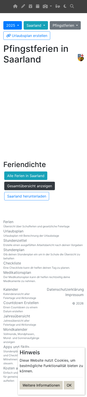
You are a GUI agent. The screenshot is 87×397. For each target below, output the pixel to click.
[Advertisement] (43, 113)
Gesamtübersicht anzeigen (29, 186)
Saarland (34, 25)
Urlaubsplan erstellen (29, 35)
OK (69, 385)
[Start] (15, 6)
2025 (11, 25)
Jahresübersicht (19, 320)
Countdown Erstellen (21, 306)
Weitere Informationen (41, 385)
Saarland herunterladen (26, 196)
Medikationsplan (36, 276)
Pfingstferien (64, 25)
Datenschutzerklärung (65, 289)
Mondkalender (21, 335)
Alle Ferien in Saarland (25, 175)
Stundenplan (41, 254)
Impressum (74, 294)
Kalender (19, 293)
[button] (47, 6)
